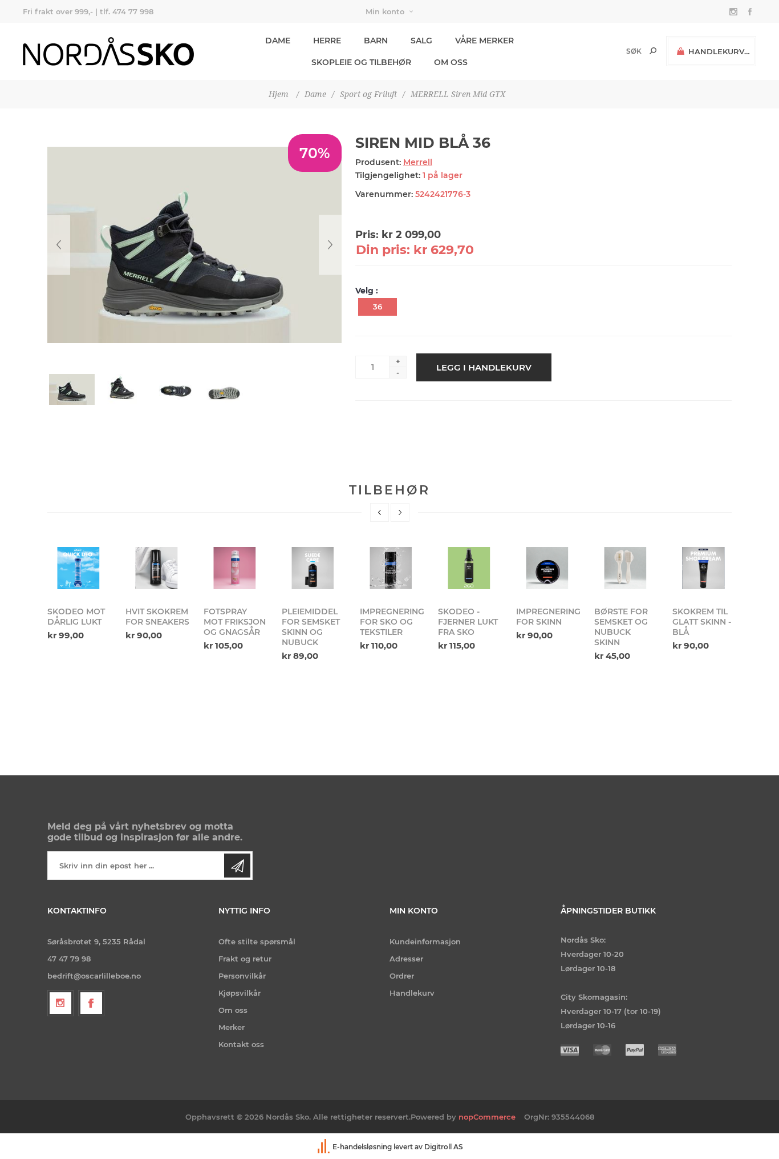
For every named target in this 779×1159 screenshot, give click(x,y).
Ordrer (402, 975)
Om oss (233, 1010)
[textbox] (614, 51)
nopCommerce (487, 1116)
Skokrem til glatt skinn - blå (701, 621)
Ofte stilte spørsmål (256, 941)
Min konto (385, 11)
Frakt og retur (244, 958)
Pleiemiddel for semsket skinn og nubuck (311, 626)
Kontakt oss (241, 1044)
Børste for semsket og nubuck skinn (621, 626)
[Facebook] (91, 1003)
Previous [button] (379, 512)
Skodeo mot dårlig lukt (76, 616)
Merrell (417, 162)
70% (314, 153)
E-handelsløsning (362, 1146)
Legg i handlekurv (483, 367)
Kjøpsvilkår (239, 992)
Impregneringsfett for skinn (548, 616)
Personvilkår (242, 975)
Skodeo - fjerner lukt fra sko (468, 621)
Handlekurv (412, 992)
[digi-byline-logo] (324, 1146)
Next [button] (400, 512)
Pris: (367, 234)
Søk (653, 50)
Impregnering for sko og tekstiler (392, 621)
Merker (231, 1027)
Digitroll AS (443, 1146)
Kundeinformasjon (425, 941)
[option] (79, 592)
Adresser (406, 958)
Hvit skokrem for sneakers (157, 616)
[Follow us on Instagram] (60, 1003)
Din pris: (383, 249)
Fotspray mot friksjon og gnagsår (235, 621)
